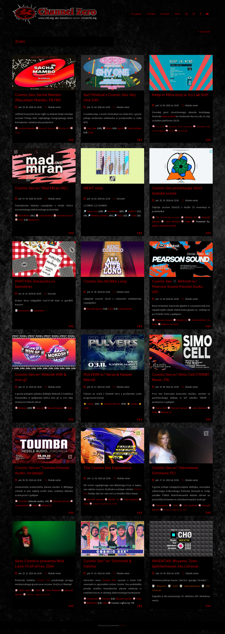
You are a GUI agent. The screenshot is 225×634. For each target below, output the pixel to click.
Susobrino (113, 211)
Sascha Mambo (26, 128)
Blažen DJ (34, 219)
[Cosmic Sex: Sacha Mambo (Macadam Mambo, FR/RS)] (44, 72)
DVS (176, 324)
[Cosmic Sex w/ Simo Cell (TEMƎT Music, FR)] (181, 352)
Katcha (106, 598)
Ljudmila (123, 625)
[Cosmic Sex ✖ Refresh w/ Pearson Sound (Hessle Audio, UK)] (181, 259)
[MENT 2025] (112, 165)
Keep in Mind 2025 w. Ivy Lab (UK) (180, 95)
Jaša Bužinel (135, 128)
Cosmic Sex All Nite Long (105, 281)
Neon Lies (92, 211)
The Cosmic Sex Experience (107, 468)
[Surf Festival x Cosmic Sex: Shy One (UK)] (112, 72)
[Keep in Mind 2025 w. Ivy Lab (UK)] (181, 72)
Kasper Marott (112, 403)
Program (136, 13)
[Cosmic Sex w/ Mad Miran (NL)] (44, 165)
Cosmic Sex (43, 580)
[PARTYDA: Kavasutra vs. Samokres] (44, 259)
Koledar (205, 31)
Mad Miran (24, 215)
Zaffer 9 (132, 211)
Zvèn (90, 132)
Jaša (104, 602)
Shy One (91, 128)
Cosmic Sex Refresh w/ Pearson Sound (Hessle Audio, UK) (177, 286)
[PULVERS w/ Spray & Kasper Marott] (112, 352)
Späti (120, 128)
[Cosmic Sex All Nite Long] (112, 259)
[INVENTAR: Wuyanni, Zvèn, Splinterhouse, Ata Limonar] (181, 538)
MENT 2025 (93, 188)
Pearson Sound (164, 320)
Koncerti (121, 198)
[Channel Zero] (54, 13)
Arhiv (178, 13)
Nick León (24, 590)
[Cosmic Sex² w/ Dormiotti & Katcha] (112, 538)
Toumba (23, 501)
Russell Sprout (65, 215)
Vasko (134, 403)
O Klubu (151, 13)
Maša (109, 128)
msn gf (40, 408)
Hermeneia (162, 505)
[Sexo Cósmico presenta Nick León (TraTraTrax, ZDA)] (44, 538)
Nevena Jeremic (99, 215)
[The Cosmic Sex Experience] (112, 445)
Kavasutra (24, 310)
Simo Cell (161, 408)
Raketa (165, 324)
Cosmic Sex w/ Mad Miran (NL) (41, 188)
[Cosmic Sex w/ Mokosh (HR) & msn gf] (44, 352)
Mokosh (22, 408)
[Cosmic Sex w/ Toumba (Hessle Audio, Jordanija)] (44, 445)
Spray (90, 403)
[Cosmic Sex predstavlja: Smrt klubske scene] (181, 165)
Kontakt (165, 13)
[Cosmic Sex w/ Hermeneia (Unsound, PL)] (181, 445)
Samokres (39, 310)
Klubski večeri (54, 107)
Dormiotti (92, 598)
